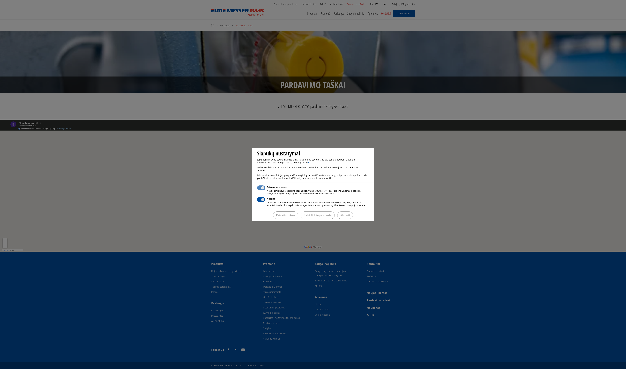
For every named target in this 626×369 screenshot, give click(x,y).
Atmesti (345, 215)
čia (309, 162)
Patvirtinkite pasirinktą (318, 215)
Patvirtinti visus (285, 215)
